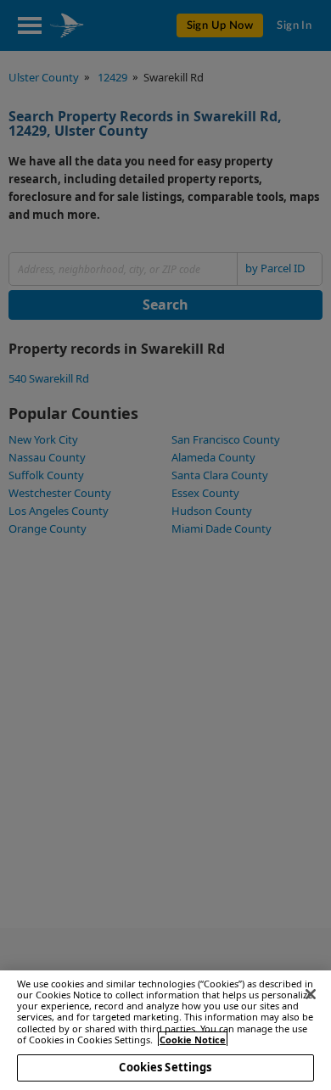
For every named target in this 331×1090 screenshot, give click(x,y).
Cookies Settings (165, 1067)
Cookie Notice (193, 1039)
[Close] (310, 994)
